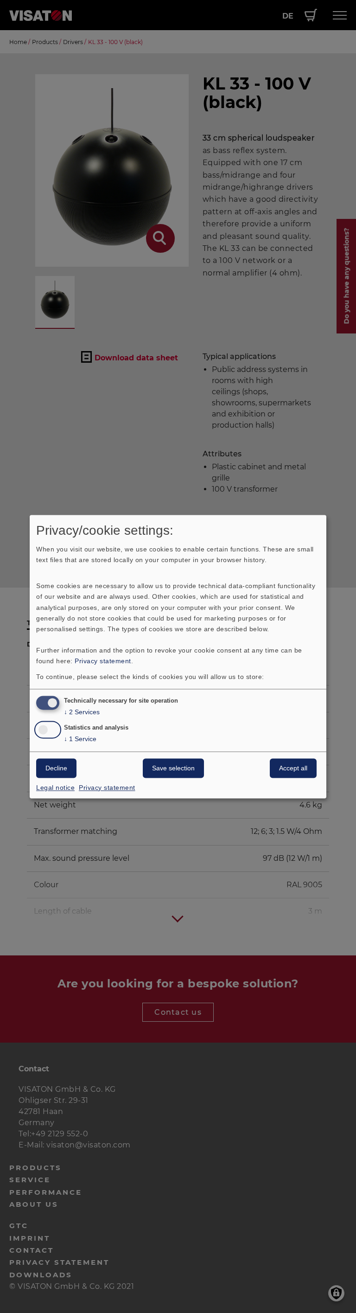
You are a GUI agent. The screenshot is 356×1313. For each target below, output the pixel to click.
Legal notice (55, 787)
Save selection (173, 768)
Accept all (293, 768)
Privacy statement (103, 661)
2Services (82, 712)
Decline (56, 768)
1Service (80, 739)
